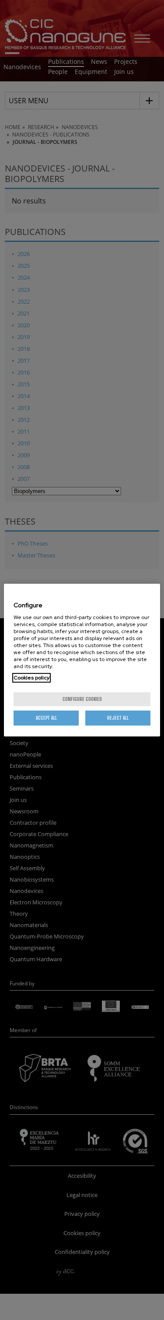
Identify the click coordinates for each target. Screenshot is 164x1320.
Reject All (118, 717)
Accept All (46, 717)
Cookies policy (31, 677)
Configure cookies (82, 699)
